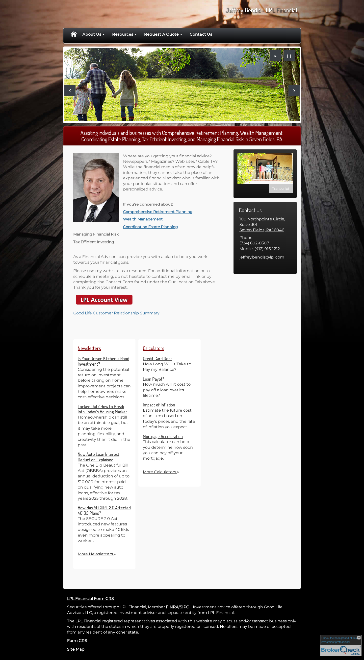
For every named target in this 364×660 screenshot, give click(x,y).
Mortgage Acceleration (163, 436)
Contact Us (201, 34)
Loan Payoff (153, 379)
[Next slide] (294, 90)
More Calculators (161, 472)
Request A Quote (161, 34)
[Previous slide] (70, 90)
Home (73, 34)
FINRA (172, 607)
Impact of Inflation (159, 404)
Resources (122, 34)
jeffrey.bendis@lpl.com (261, 257)
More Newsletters (97, 554)
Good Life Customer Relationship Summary (116, 313)
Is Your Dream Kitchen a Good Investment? (103, 361)
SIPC (184, 607)
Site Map (75, 649)
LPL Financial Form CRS (90, 598)
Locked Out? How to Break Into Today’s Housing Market (102, 409)
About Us (91, 34)
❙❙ (289, 56)
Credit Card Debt (157, 358)
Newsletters (89, 348)
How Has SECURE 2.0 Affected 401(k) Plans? (104, 510)
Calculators (153, 348)
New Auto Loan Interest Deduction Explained (98, 456)
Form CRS (77, 640)
